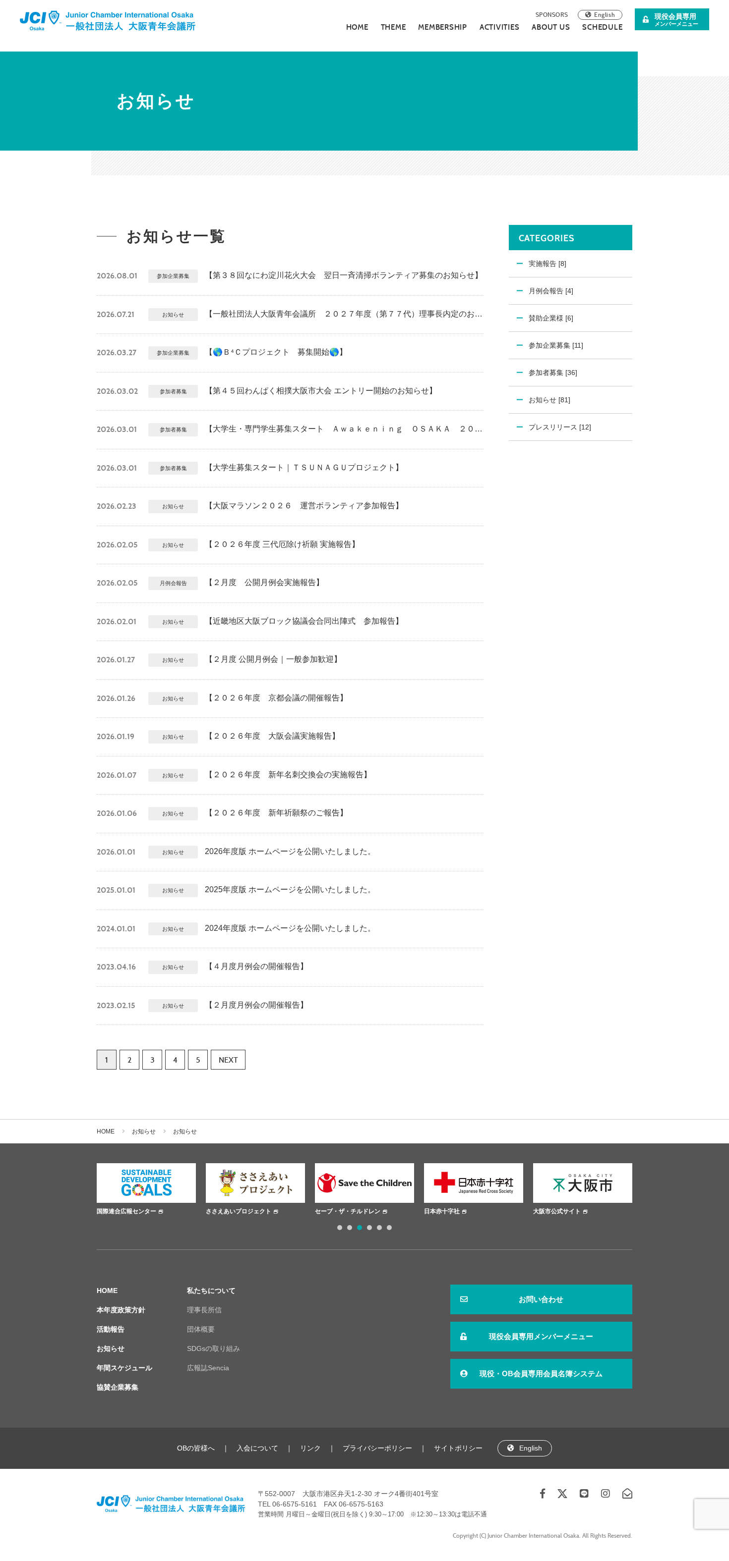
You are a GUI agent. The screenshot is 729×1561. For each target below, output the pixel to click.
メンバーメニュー (676, 19)
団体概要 (201, 1329)
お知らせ (144, 1131)
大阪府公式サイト (610, 1211)
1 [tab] (339, 1227)
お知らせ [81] (549, 400)
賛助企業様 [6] (551, 318)
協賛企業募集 (117, 1387)
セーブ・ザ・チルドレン (291, 1211)
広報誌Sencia (208, 1368)
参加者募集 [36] (553, 373)
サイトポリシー (458, 1448)
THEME (393, 27)
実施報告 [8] (547, 264)
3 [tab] (359, 1227)
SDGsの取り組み (213, 1348)
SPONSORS (552, 14)
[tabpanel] (199, 1190)
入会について (257, 1448)
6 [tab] (389, 1227)
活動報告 (110, 1329)
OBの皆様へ (196, 1448)
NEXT (228, 1060)
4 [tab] (369, 1227)
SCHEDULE (602, 27)
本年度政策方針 (121, 1310)
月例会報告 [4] (551, 291)
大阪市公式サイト (501, 1211)
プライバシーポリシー (377, 1448)
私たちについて (211, 1290)
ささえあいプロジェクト (182, 1211)
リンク (310, 1448)
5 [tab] (379, 1227)
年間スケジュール (124, 1368)
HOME (357, 27)
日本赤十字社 (386, 1211)
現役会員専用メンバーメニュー (541, 1336)
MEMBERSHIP (442, 27)
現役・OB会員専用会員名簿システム (541, 1373)
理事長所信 (204, 1310)
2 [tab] (349, 1227)
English (604, 14)
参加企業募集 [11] (556, 345)
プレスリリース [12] (560, 427)
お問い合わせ (541, 1299)
